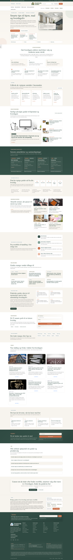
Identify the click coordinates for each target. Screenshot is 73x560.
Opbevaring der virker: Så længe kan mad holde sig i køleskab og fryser (14, 36)
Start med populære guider (15, 30)
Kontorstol (49, 333)
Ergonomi (44, 335)
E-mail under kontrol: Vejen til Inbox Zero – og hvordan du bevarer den (54, 369)
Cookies (53, 558)
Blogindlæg (56, 3)
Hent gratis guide (60, 0)
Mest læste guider (45, 528)
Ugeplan (53, 335)
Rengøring (57, 335)
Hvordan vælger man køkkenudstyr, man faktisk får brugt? (21, 466)
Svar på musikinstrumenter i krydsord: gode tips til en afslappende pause (15, 369)
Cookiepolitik (55, 525)
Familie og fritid (13, 9)
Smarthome (39, 335)
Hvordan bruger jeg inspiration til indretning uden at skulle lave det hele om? (25, 463)
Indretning (48, 504)
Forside (50, 0)
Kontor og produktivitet (25, 529)
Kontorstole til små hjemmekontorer (56, 171)
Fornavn (39, 319)
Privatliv (51, 558)
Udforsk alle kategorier (33, 489)
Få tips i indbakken (56, 508)
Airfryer (45, 333)
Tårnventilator (56, 8)
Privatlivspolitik (56, 0)
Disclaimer (56, 558)
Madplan (54, 333)
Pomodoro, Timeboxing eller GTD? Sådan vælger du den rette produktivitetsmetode (17, 394)
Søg (52, 3)
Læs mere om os (13, 308)
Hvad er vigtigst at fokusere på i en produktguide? (20, 460)
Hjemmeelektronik (53, 504)
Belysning (48, 335)
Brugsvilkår (55, 528)
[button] (1, 47)
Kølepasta (61, 8)
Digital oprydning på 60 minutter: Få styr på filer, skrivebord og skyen (36, 369)
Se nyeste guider (40, 489)
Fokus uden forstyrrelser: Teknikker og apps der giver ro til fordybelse (55, 383)
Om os (52, 0)
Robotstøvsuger (40, 333)
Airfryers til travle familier (27, 171)
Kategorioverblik (45, 529)
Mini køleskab (47, 8)
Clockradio (52, 8)
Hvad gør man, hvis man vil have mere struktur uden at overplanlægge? (24, 469)
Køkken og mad (59, 504)
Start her (61, 3)
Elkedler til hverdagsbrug (41, 171)
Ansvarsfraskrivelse (56, 529)
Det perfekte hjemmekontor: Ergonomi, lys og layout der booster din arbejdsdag (32, 37)
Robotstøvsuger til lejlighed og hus (16, 171)
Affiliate (59, 558)
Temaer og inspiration (25, 532)
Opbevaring (58, 333)
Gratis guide (44, 532)
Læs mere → (17, 376)
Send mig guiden (49, 323)
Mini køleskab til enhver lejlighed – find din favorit (23, 36)
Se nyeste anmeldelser (24, 30)
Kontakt (44, 525)
